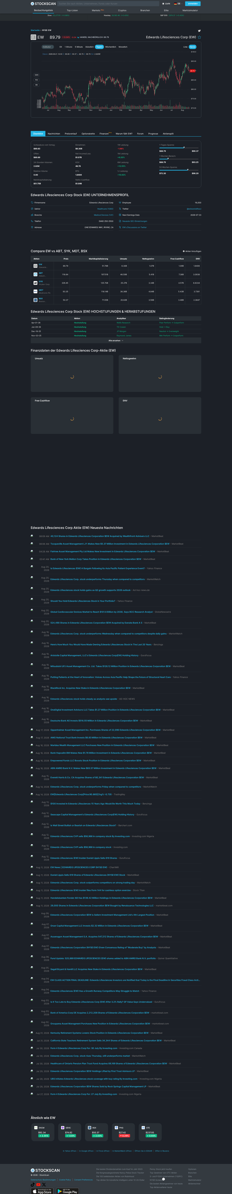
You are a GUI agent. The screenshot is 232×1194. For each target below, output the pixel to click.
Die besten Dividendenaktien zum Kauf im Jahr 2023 (119, 1169)
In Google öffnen (86, 1151)
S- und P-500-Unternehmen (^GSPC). (166, 1176)
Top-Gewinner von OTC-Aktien (163, 1173)
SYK (41, 281)
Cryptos (122, 10)
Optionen (192, 1169)
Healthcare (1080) (105, 209)
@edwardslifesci (194, 209)
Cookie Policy (65, 1180)
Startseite (35, 30)
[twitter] (199, 31)
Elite (166, 10)
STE (148, 1128)
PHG (121, 1128)
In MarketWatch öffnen (122, 1151)
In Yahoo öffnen (69, 1151)
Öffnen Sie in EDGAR (143, 1151)
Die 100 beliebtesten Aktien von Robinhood (115, 1176)
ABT (41, 273)
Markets (98, 10)
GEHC (68, 1128)
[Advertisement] (116, 125)
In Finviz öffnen (103, 1151)
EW (40, 264)
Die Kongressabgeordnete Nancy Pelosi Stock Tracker (120, 1173)
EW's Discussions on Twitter (134, 227)
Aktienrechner (194, 1183)
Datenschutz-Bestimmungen (43, 1180)
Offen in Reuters (162, 1151)
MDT (41, 290)
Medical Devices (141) (103, 215)
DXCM (41, 1128)
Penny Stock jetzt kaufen (161, 1169)
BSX (41, 298)
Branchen (145, 10)
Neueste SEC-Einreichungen (134, 221)
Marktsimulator (190, 10)
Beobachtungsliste (43, 10)
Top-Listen (72, 10)
